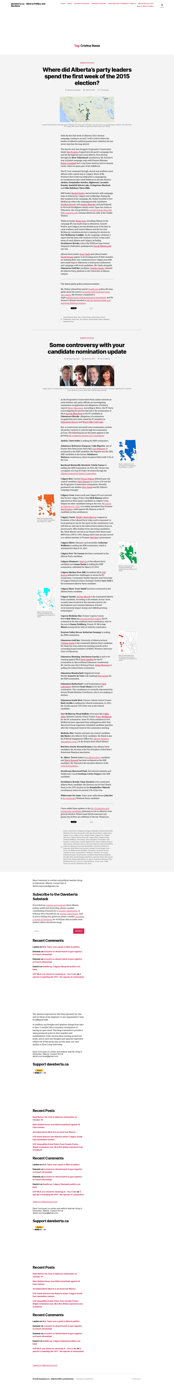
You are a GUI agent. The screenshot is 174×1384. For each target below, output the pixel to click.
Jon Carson (104, 853)
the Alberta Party (93, 757)
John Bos (97, 853)
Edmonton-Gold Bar (106, 844)
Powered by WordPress (84, 1379)
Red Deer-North (98, 857)
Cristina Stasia (86, 317)
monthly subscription (68, 911)
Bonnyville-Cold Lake (85, 833)
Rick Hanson (109, 857)
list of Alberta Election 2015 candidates (86, 436)
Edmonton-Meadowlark (85, 846)
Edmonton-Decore (79, 844)
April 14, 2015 (90, 90)
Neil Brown (88, 857)
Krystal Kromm (81, 855)
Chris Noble (101, 839)
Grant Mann (92, 850)
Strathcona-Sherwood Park (103, 859)
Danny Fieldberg (101, 842)
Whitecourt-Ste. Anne (84, 863)
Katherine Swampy (69, 855)
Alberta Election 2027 (146, 3)
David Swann (96, 317)
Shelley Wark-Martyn (79, 859)
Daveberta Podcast (99, 3)
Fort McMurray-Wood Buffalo (77, 850)
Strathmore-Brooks (69, 861)
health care (94, 289)
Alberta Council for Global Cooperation (78, 473)
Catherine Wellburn (69, 839)
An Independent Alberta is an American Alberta (54, 1132)
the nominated (69, 798)
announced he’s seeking (91, 619)
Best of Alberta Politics (145, 6)
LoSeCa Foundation (69, 766)
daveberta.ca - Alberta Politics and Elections (28, 5)
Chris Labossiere (91, 839)
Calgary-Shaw (93, 837)
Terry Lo (80, 861)
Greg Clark (75, 319)
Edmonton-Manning (69, 846)
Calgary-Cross (68, 835)
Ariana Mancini (68, 317)
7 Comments (104, 90)
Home (63, 3)
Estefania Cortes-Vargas (97, 848)
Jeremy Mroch (81, 853)
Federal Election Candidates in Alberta (122, 3)
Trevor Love (99, 861)
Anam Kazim (73, 831)
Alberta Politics (87, 63)
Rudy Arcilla (67, 859)
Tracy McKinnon (88, 861)
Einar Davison (83, 848)
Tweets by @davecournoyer (45, 1202)
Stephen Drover (68, 321)
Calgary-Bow (107, 833)
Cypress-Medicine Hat (87, 842)
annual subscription (69, 914)
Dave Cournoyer (75, 90)
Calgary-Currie (79, 835)
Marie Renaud (99, 855)
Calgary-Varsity (104, 837)
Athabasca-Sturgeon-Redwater (88, 831)
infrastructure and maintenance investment (86, 297)
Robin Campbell (104, 319)
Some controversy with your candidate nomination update (87, 348)
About (69, 3)
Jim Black (89, 853)
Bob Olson (73, 833)
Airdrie (65, 831)
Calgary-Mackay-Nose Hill (79, 837)
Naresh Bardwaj (79, 857)
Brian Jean (77, 317)
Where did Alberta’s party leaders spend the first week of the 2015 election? (87, 76)
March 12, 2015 (90, 359)
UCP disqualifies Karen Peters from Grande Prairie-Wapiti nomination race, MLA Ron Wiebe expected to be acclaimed (58, 1147)
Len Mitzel (90, 855)
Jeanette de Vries (69, 853)
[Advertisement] (87, 30)
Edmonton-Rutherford (101, 846)
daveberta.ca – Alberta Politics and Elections (56, 1379)
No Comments (105, 359)
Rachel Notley (93, 319)
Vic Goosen (72, 863)
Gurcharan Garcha (102, 850)
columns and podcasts (56, 905)
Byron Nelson (97, 833)
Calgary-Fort (99, 835)
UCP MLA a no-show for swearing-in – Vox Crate (54, 974)
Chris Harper (81, 839)
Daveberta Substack (81, 3)
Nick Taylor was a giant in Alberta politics (61, 947)
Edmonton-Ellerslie (92, 844)
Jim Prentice (84, 319)
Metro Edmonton (75, 408)
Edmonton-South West (70, 848)
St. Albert (90, 859)
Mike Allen (69, 857)
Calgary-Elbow (89, 835)
